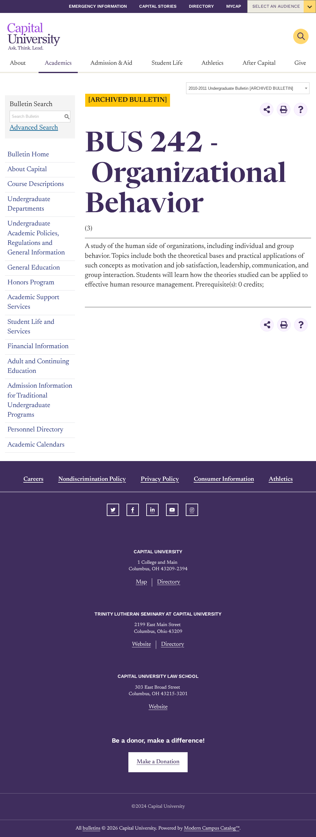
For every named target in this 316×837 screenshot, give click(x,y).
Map (141, 582)
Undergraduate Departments (28, 204)
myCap (233, 6)
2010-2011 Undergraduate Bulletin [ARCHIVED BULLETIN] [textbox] (241, 88)
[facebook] (133, 510)
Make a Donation (158, 762)
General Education (33, 268)
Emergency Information (98, 6)
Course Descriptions (35, 184)
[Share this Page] (266, 109)
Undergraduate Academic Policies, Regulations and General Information (36, 238)
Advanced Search (34, 128)
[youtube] (172, 510)
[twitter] (113, 510)
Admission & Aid (111, 63)
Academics (58, 63)
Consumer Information (224, 479)
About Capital (27, 169)
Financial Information (38, 346)
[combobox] (248, 88)
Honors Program (30, 282)
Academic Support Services (33, 302)
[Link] (33, 36)
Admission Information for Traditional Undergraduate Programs (39, 400)
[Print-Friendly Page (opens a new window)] (283, 109)
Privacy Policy (160, 479)
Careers (33, 479)
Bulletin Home (28, 154)
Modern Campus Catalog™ (211, 828)
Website (141, 644)
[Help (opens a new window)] (300, 109)
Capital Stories (158, 6)
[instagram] (192, 510)
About (18, 63)
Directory (201, 6)
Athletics (212, 63)
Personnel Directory (35, 430)
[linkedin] (152, 510)
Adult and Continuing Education (38, 366)
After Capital (259, 63)
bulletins (91, 828)
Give (300, 63)
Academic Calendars (35, 445)
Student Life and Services (30, 327)
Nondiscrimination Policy (92, 479)
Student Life (167, 63)
